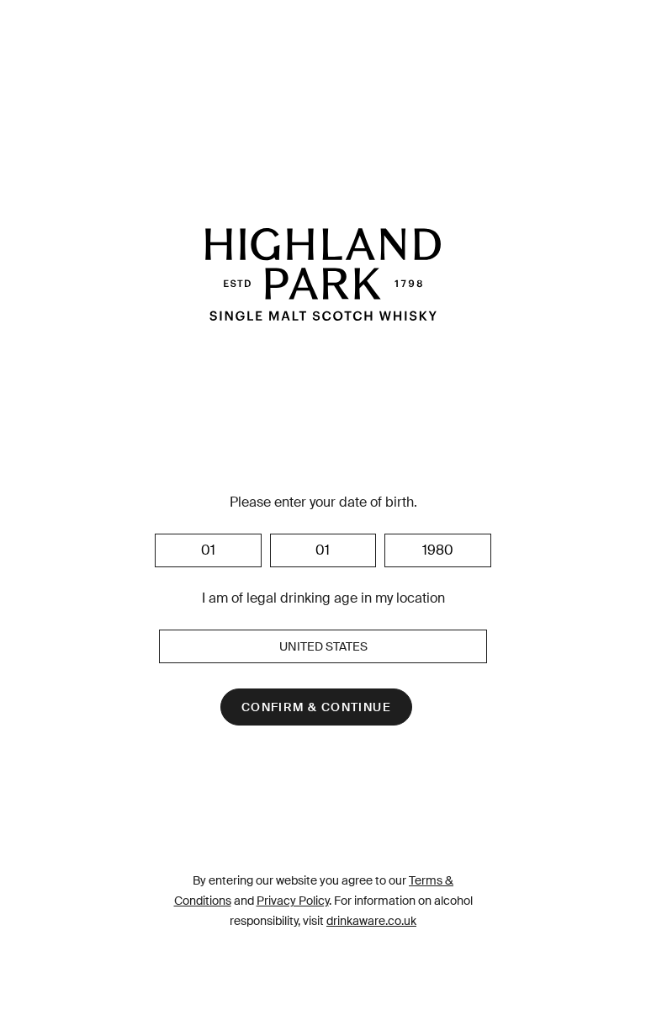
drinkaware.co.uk (371, 920)
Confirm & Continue (316, 707)
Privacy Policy (293, 900)
